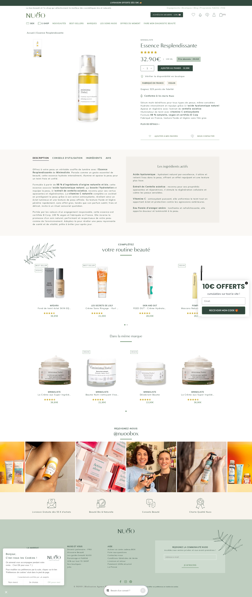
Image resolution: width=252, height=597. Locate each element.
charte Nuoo (168, 96)
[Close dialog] (246, 283)
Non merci (13, 582)
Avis (108, 158)
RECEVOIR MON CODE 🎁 (223, 310)
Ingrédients (94, 158)
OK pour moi (54, 582)
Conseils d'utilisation (67, 158)
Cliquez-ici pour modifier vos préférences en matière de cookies (157, 587)
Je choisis (33, 582)
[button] (149, 52)
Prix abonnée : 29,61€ (188, 59)
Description (41, 158)
